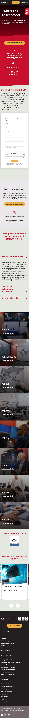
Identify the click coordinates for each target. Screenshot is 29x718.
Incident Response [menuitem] (6, 664)
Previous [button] (11, 606)
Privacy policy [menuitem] (5, 650)
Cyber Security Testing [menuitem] (8, 667)
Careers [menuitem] (3, 638)
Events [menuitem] (3, 645)
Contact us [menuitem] (4, 648)
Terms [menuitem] (2, 710)
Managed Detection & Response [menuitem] (11, 662)
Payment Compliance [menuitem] (7, 674)
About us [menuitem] (4, 636)
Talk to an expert (14, 625)
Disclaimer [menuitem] (7, 710)
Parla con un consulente (14, 42)
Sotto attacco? (26, 13)
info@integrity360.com (14, 221)
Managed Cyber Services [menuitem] (8, 660)
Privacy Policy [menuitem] (13, 710)
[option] (14, 582)
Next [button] (18, 606)
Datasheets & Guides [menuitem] (7, 643)
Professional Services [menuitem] (7, 672)
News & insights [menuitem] (6, 640)
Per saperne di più (7, 333)
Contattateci (15, 2)
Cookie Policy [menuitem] (20, 710)
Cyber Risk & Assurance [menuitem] (8, 669)
